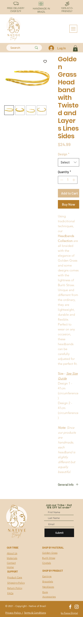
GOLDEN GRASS (5, 553)
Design (63, 154)
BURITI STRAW (5, 562)
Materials (12, 558)
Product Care (14, 577)
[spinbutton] (68, 180)
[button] (75, 48)
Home (10, 567)
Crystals (46, 562)
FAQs (10, 593)
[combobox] (68, 162)
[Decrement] (61, 180)
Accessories (49, 596)
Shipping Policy (16, 582)
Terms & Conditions (35, 612)
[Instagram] (76, 607)
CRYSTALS (5, 571)
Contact (11, 562)
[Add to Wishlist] (45, 61)
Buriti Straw (48, 558)
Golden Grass (49, 552)
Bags (45, 592)
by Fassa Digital (69, 612)
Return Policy (14, 588)
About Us (12, 553)
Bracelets (47, 581)
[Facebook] (70, 607)
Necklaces (48, 586)
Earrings (47, 576)
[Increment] (74, 180)
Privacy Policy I (14, 612)
